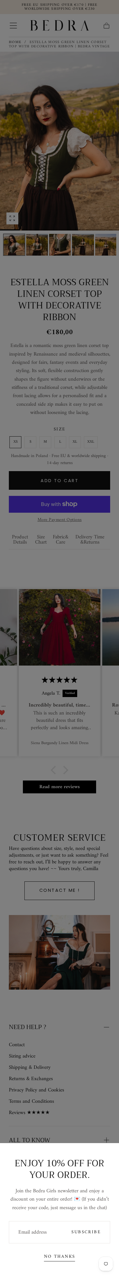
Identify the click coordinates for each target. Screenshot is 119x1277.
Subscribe (86, 1232)
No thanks (59, 1256)
